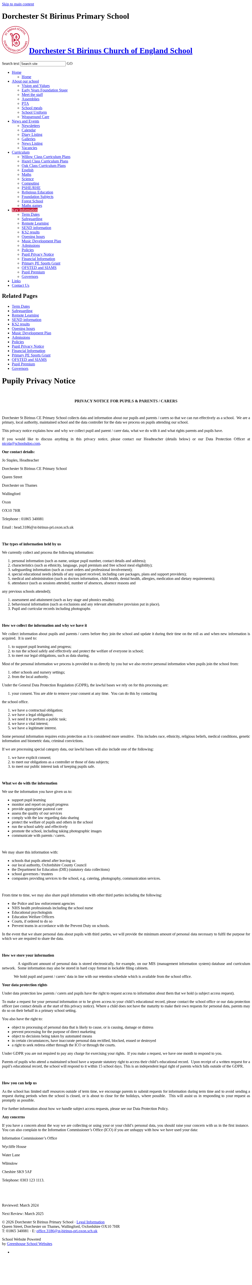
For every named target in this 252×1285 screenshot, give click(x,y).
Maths (26, 174)
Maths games (32, 205)
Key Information (25, 210)
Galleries (28, 139)
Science (28, 179)
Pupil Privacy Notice (38, 254)
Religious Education (37, 192)
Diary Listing (32, 134)
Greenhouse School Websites (29, 1244)
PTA (25, 103)
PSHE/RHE (31, 188)
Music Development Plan (41, 241)
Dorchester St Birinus (110, 50)
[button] (76, 62)
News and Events (25, 121)
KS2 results (31, 232)
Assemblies (30, 99)
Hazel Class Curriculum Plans (45, 161)
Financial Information (38, 259)
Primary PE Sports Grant (41, 263)
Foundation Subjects (37, 197)
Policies (28, 250)
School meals (32, 108)
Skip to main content (18, 4)
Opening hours (33, 236)
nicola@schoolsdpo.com (21, 443)
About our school (25, 81)
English (27, 170)
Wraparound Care (35, 117)
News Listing (32, 143)
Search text (10, 63)
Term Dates (31, 214)
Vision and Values (36, 86)
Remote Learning (35, 223)
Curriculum (21, 152)
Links (16, 281)
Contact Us (20, 285)
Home (16, 72)
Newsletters (31, 126)
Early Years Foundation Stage (45, 90)
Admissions (31, 245)
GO (70, 63)
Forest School (32, 201)
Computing (30, 183)
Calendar (29, 130)
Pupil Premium (33, 272)
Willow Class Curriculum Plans (46, 157)
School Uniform (34, 112)
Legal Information (91, 1222)
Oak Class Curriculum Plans (44, 165)
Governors (30, 276)
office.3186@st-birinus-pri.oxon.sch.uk (66, 1231)
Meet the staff (32, 94)
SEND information (36, 228)
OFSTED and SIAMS (39, 268)
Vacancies (29, 148)
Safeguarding (32, 219)
